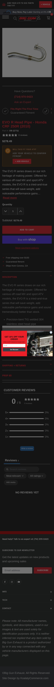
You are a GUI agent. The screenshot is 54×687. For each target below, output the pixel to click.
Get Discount (14, 349)
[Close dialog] (51, 332)
